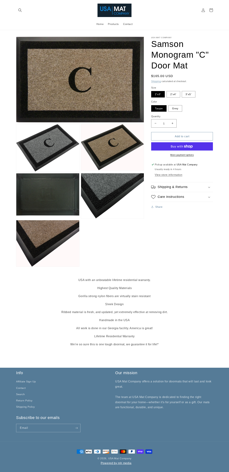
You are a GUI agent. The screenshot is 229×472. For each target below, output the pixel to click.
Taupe (159, 108)
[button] (20, 10)
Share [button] (159, 206)
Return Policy (24, 400)
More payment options (182, 155)
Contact (21, 388)
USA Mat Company (120, 458)
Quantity (155, 116)
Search (20, 394)
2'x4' (173, 94)
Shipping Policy (25, 406)
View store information (168, 174)
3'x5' (189, 94)
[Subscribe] (76, 428)
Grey (175, 108)
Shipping (156, 81)
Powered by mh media (116, 463)
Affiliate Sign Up (26, 381)
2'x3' (158, 94)
